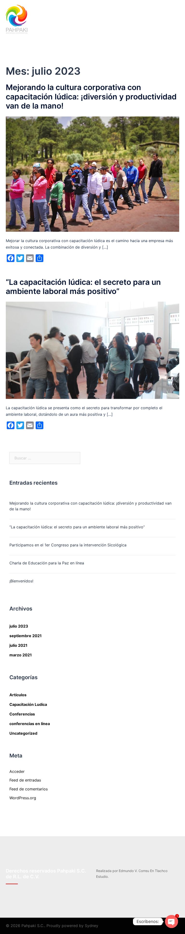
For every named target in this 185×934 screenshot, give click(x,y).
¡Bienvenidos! (21, 581)
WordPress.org (22, 797)
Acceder (17, 771)
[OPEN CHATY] (171, 921)
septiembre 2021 (25, 635)
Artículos (17, 694)
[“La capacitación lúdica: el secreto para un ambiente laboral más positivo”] (92, 350)
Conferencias (22, 714)
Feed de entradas (25, 780)
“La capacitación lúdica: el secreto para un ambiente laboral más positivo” (83, 286)
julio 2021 (18, 645)
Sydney (91, 925)
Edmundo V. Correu (134, 871)
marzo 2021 (20, 655)
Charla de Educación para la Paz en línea (46, 563)
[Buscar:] (44, 458)
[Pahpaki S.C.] (16, 18)
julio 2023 (18, 626)
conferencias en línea (29, 723)
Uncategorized (23, 733)
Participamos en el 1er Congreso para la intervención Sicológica (67, 545)
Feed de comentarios (28, 789)
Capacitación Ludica (28, 704)
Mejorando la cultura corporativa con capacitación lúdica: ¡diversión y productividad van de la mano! (91, 96)
